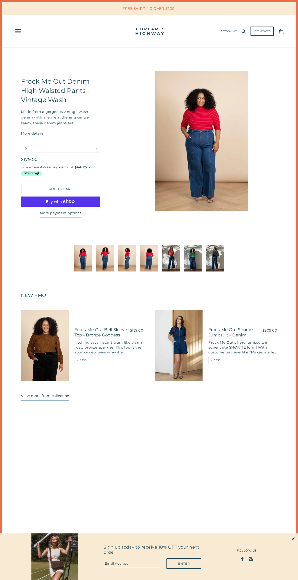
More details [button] (32, 133)
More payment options (60, 213)
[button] (81, 360)
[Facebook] (242, 558)
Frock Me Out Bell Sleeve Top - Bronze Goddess (100, 332)
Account (228, 31)
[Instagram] (251, 558)
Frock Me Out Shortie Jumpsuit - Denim (230, 332)
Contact (262, 31)
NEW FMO (33, 295)
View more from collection (45, 395)
